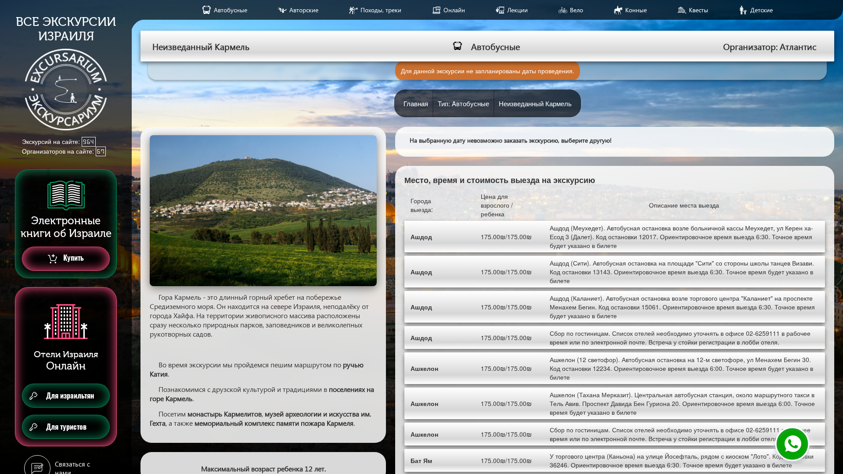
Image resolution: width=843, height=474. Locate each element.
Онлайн (454, 10)
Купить (72, 257)
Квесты (698, 10)
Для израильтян (70, 395)
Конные (636, 10)
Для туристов (66, 426)
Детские (761, 10)
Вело (576, 10)
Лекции (517, 10)
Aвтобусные (230, 10)
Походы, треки (380, 10)
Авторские (303, 10)
